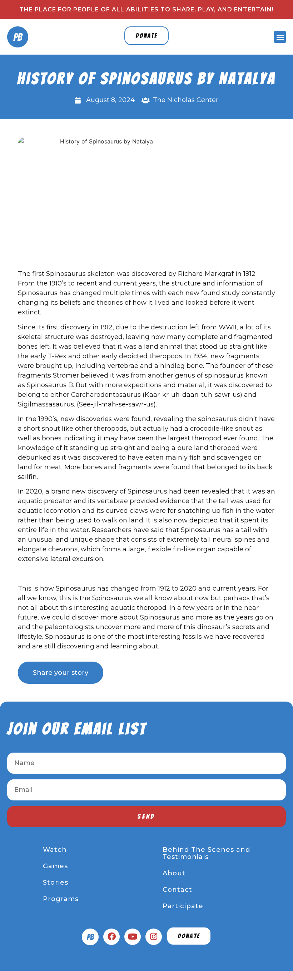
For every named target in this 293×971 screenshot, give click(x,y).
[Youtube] (132, 937)
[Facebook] (111, 937)
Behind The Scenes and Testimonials (206, 853)
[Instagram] (153, 937)
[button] (280, 37)
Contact (177, 890)
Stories (55, 882)
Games (55, 866)
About (174, 873)
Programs (61, 899)
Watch (55, 850)
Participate (183, 906)
